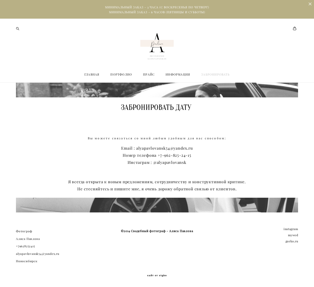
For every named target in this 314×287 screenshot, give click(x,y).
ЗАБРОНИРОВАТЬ (215, 74)
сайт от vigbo (157, 275)
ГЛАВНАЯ (91, 74)
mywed (293, 235)
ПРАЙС (149, 74)
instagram (291, 229)
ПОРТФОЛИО (121, 74)
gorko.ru (292, 241)
